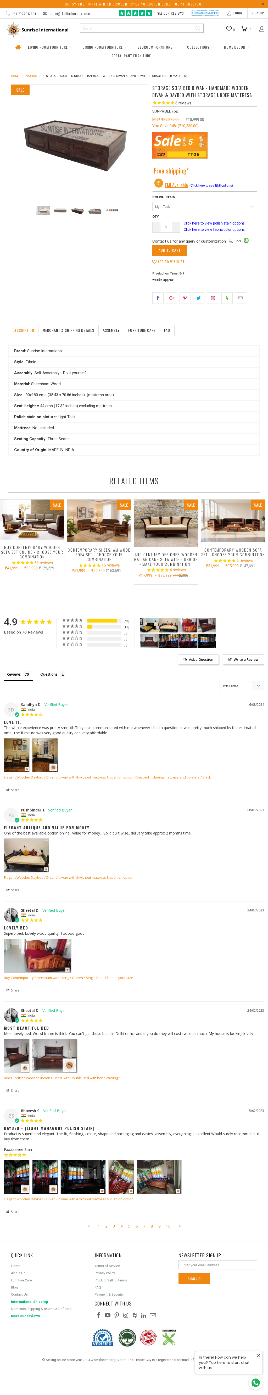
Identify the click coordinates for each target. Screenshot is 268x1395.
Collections (198, 47)
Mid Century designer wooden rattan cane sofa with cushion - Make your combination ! (166, 523)
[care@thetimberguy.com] (238, 241)
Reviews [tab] (14, 674)
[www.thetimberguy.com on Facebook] (99, 1315)
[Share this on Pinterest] (185, 298)
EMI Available (176, 185)
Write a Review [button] (246, 659)
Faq (167, 330)
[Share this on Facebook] (158, 298)
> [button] (179, 1226)
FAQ (98, 1287)
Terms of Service (107, 1266)
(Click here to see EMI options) (211, 185)
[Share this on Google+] (171, 298)
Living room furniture (48, 47)
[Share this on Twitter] (198, 298)
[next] (139, 142)
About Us (18, 1273)
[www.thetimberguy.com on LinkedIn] (144, 1315)
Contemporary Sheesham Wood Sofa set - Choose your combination (99, 521)
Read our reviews (25, 1316)
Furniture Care (141, 330)
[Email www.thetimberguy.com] (153, 1315)
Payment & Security (109, 1294)
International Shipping (29, 1302)
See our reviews (170, 13)
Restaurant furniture (131, 55)
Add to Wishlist (171, 261)
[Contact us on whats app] (246, 241)
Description (23, 330)
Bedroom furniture (155, 47)
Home (18, 47)
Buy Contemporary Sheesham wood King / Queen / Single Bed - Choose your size (68, 977)
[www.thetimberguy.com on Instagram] (126, 1315)
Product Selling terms (111, 1280)
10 (168, 1226)
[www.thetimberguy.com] (37, 30)
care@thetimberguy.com (70, 13)
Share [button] (14, 790)
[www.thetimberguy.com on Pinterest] (117, 1315)
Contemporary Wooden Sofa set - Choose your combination (233, 521)
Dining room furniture (103, 47)
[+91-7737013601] (230, 241)
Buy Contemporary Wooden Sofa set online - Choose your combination (32, 520)
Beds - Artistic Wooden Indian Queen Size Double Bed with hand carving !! (62, 1077)
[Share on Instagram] (213, 298)
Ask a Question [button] (201, 659)
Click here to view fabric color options (214, 229)
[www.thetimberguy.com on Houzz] (135, 1315)
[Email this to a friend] (240, 298)
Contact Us (19, 1294)
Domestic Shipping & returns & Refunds (41, 1309)
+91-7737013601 (24, 14)
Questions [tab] (49, 674)
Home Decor (235, 47)
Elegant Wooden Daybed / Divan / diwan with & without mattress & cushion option (68, 777)
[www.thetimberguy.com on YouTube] (108, 1315)
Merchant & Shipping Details (68, 330)
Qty (155, 217)
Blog (14, 1287)
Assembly (111, 330)
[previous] (18, 142)
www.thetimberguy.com (108, 1360)
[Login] (262, 29)
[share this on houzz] (227, 298)
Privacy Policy (105, 1273)
